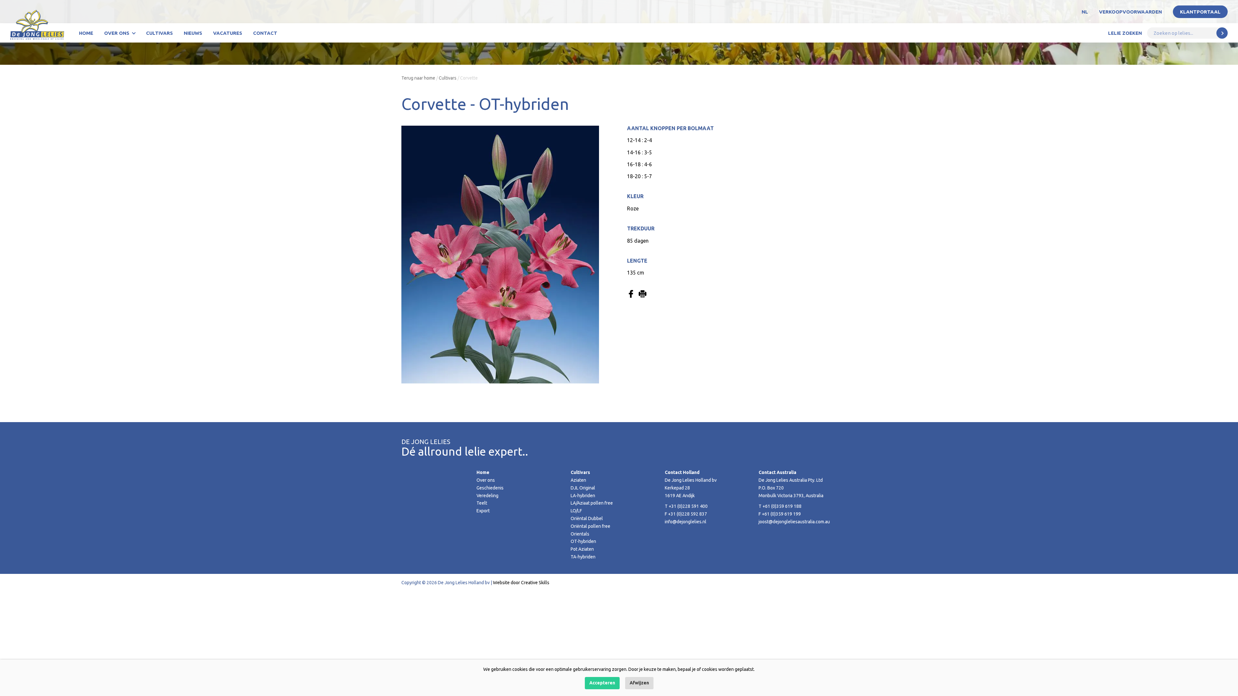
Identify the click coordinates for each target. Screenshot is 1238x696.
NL (1085, 11)
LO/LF (576, 510)
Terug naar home (418, 78)
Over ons (116, 33)
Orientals (580, 533)
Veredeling (487, 495)
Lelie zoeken (1125, 33)
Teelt (482, 503)
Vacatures (227, 33)
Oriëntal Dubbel (587, 518)
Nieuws (193, 33)
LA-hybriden (583, 495)
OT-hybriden (583, 541)
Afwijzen (639, 682)
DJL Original (583, 487)
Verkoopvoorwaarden (1130, 11)
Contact (265, 33)
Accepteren (602, 682)
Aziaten (578, 480)
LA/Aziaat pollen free (592, 503)
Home (86, 33)
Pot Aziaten (582, 549)
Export (483, 510)
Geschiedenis (490, 487)
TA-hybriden (583, 556)
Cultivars (159, 33)
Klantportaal (1200, 12)
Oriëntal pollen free (590, 526)
